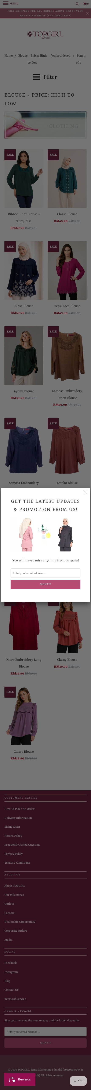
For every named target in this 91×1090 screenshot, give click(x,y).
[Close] (85, 492)
